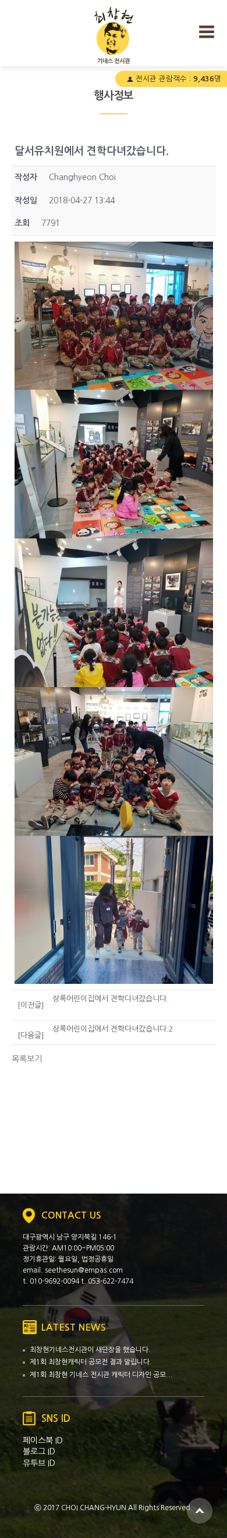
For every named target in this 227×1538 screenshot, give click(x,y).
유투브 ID (39, 1463)
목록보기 (27, 1059)
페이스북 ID (43, 1440)
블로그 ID (39, 1451)
